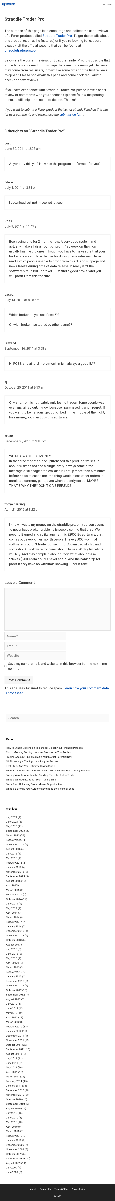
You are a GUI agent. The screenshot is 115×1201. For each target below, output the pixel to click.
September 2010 (15, 1103)
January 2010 (14, 1140)
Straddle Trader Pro (57, 36)
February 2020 (14, 839)
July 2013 (11, 949)
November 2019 (15, 844)
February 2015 (14, 894)
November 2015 (15, 871)
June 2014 (12, 903)
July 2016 (11, 853)
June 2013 (12, 953)
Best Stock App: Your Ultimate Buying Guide (30, 766)
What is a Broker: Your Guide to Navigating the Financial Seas (40, 788)
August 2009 (13, 1163)
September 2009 (15, 1158)
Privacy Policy (78, 1189)
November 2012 (15, 985)
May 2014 (11, 908)
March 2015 (13, 890)
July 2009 (11, 1167)
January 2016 (14, 867)
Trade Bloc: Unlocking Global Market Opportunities (34, 784)
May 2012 (11, 1012)
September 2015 (15, 876)
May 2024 (11, 826)
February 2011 (14, 1081)
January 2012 (14, 1031)
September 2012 (15, 994)
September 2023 (15, 830)
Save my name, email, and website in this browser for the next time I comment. (58, 666)
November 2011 (15, 1040)
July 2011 (11, 1058)
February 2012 (14, 1026)
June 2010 (12, 1117)
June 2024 (12, 821)
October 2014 (14, 899)
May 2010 (11, 1122)
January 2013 (14, 976)
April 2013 (12, 962)
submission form (71, 114)
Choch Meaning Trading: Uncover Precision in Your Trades (38, 752)
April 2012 (12, 1017)
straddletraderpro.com (21, 50)
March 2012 (13, 1021)
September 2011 (15, 1049)
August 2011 (13, 1053)
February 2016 (14, 862)
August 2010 (13, 1108)
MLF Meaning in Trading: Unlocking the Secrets (32, 761)
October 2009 (14, 1154)
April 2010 (12, 1126)
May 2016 (11, 858)
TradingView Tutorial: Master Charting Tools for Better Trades (40, 775)
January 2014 (14, 926)
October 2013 (14, 940)
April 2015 (12, 885)
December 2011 (15, 1035)
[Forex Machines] (8, 4)
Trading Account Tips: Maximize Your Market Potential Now (39, 756)
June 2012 (12, 1008)
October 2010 (14, 1099)
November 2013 (15, 935)
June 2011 (12, 1062)
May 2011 (11, 1067)
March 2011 (13, 1076)
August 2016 (13, 848)
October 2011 (14, 1044)
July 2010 (11, 1112)
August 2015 (13, 880)
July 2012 (11, 1003)
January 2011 (14, 1085)
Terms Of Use (61, 1189)
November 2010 (15, 1094)
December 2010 (15, 1090)
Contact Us (45, 1189)
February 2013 (14, 971)
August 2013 (13, 944)
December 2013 (15, 930)
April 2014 (12, 912)
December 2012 (15, 981)
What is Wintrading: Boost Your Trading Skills (31, 779)
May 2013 (11, 958)
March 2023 (13, 835)
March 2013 (13, 967)
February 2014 (14, 921)
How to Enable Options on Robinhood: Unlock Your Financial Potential (44, 747)
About (33, 1189)
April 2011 (12, 1072)
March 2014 (13, 917)
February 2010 (14, 1135)
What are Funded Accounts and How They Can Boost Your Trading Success (48, 770)
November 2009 (15, 1149)
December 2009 (15, 1144)
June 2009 (12, 1172)
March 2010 (13, 1131)
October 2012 (14, 990)
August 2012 (13, 999)
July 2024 (11, 817)
